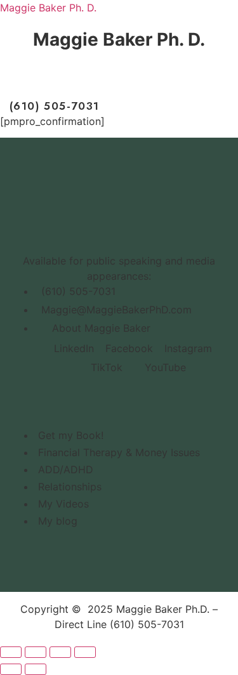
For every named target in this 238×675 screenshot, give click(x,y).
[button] (118, 79)
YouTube (164, 367)
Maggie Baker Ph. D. (48, 7)
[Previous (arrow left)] (11, 669)
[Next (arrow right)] (35, 669)
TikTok (105, 367)
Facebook (129, 348)
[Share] (60, 652)
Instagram (188, 348)
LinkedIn (74, 348)
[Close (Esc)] (85, 652)
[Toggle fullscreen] (35, 652)
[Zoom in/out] (11, 652)
